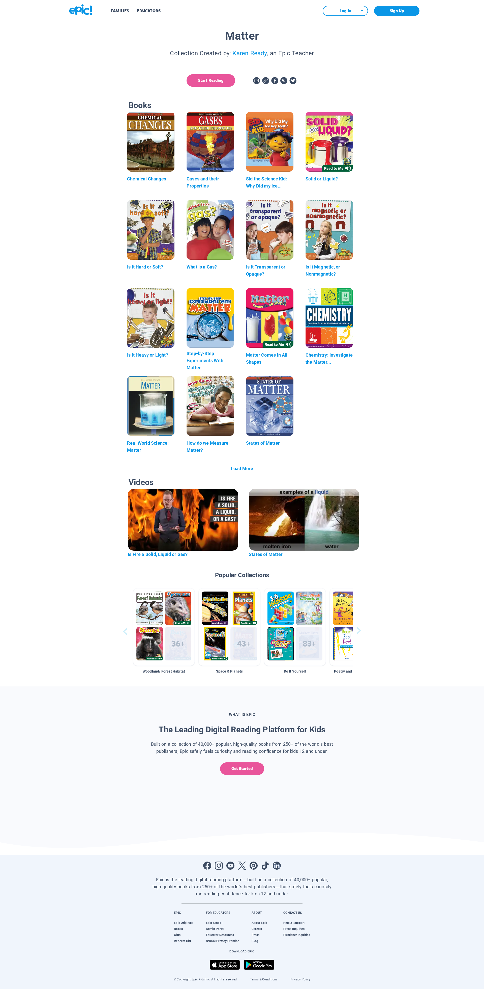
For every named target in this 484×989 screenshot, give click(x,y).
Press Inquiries (294, 929)
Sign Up (397, 10)
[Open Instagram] (219, 866)
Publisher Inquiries (296, 935)
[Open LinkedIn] (277, 866)
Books (178, 929)
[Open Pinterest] (254, 866)
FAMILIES (120, 10)
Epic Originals (183, 923)
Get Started (242, 768)
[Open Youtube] (230, 866)
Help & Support (294, 923)
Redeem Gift (182, 941)
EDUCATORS (149, 10)
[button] (164, 627)
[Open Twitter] (242, 866)
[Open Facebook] (207, 866)
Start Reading (211, 80)
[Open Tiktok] (265, 866)
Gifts (177, 935)
